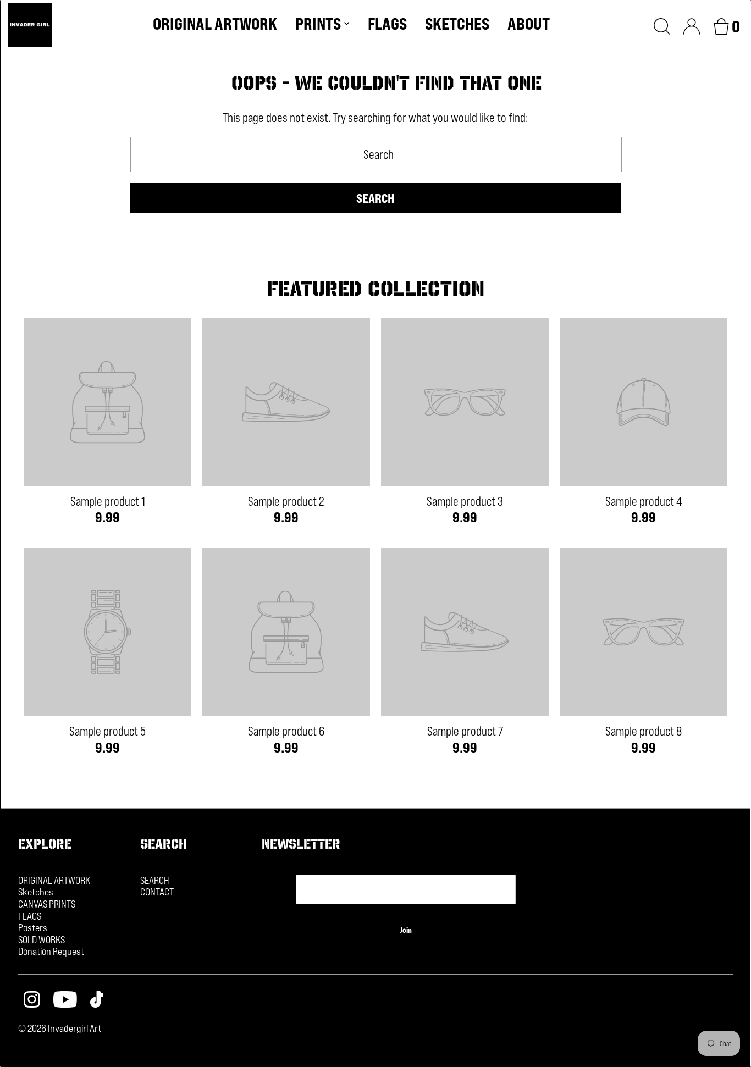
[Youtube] (65, 1000)
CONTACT (157, 892)
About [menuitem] (528, 24)
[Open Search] (661, 24)
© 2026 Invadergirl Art (59, 1028)
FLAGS (29, 916)
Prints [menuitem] (318, 24)
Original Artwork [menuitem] (215, 24)
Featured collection (375, 288)
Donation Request (51, 951)
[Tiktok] (96, 1000)
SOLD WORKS (41, 939)
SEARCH (154, 880)
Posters (32, 927)
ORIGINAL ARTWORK (54, 880)
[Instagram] (32, 1000)
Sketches (35, 892)
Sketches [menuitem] (457, 24)
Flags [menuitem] (387, 24)
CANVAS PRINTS (46, 904)
